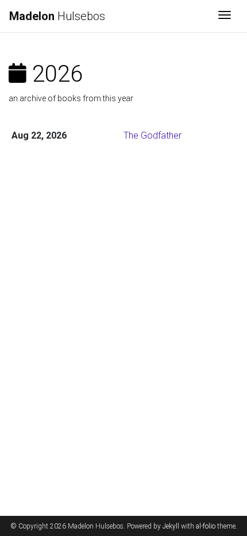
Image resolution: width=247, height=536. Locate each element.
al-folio (205, 526)
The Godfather (153, 135)
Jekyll (171, 526)
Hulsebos (57, 16)
